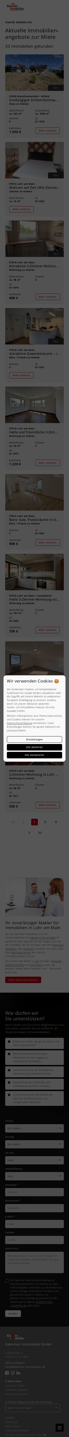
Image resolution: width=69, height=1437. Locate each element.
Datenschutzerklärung (19, 723)
